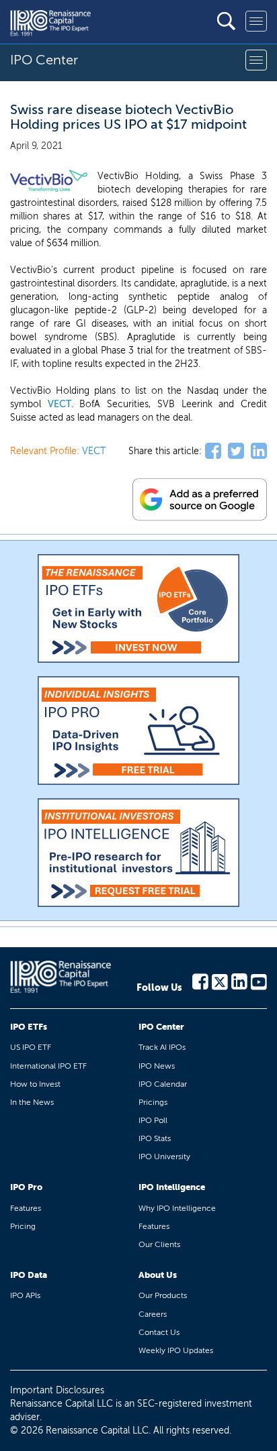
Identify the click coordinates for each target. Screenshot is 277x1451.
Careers (152, 1314)
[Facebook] (200, 981)
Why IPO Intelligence (177, 1208)
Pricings (152, 1102)
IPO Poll (152, 1120)
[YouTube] (259, 981)
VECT (59, 404)
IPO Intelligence (171, 1187)
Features (25, 1208)
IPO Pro (26, 1187)
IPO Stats (154, 1138)
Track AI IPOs (162, 1047)
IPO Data (28, 1275)
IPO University (164, 1156)
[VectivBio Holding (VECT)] (48, 181)
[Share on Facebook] (213, 451)
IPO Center (161, 1027)
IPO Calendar (162, 1084)
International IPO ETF (48, 1066)
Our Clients (159, 1244)
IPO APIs (25, 1295)
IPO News (156, 1066)
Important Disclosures (57, 1390)
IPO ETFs (28, 1027)
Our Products (162, 1295)
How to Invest (35, 1084)
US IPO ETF (30, 1047)
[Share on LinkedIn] (259, 451)
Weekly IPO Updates (175, 1350)
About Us (157, 1275)
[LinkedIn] (239, 981)
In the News (32, 1102)
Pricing (23, 1226)
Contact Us (159, 1332)
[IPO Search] (226, 21)
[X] (220, 981)
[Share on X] (236, 451)
